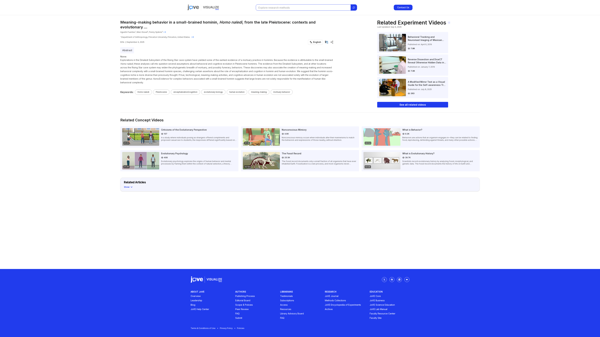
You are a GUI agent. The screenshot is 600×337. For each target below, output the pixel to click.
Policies (240, 328)
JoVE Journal (331, 296)
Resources (285, 309)
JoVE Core (375, 296)
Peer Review (242, 309)
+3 (164, 32)
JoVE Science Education (382, 304)
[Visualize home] (211, 7)
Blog (193, 304)
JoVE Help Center (200, 309)
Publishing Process (245, 296)
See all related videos (413, 104)
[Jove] (193, 7)
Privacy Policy (226, 328)
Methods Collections (335, 300)
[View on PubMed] (326, 42)
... (145, 27)
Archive (329, 309)
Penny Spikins (155, 32)
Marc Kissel (142, 32)
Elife (122, 42)
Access (284, 304)
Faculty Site (376, 318)
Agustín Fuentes (127, 32)
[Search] (354, 8)
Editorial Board (242, 300)
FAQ (237, 313)
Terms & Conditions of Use (203, 328)
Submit (238, 318)
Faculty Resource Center (382, 313)
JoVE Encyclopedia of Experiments (343, 304)
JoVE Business (377, 300)
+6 (192, 37)
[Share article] (331, 42)
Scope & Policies (244, 304)
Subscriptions (287, 300)
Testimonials (286, 296)
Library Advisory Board (292, 313)
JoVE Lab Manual (378, 309)
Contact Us (403, 7)
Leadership (196, 300)
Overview (196, 296)
